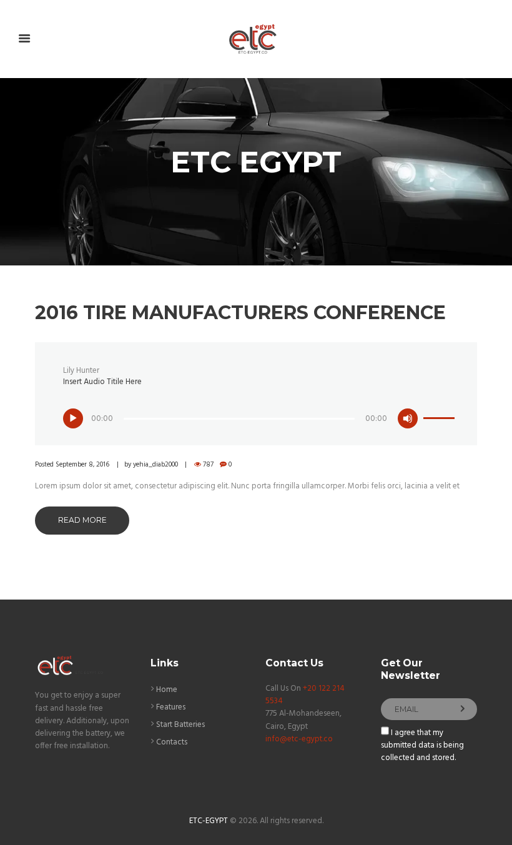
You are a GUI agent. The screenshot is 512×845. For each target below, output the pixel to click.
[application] (259, 413)
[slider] (438, 410)
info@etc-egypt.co (299, 739)
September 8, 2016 (82, 464)
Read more (82, 520)
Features (170, 707)
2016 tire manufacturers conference (240, 312)
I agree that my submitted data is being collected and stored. (422, 745)
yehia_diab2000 (155, 464)
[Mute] (408, 418)
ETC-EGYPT (208, 821)
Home (166, 689)
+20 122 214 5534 (305, 695)
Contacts (171, 742)
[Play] (73, 418)
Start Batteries (180, 724)
